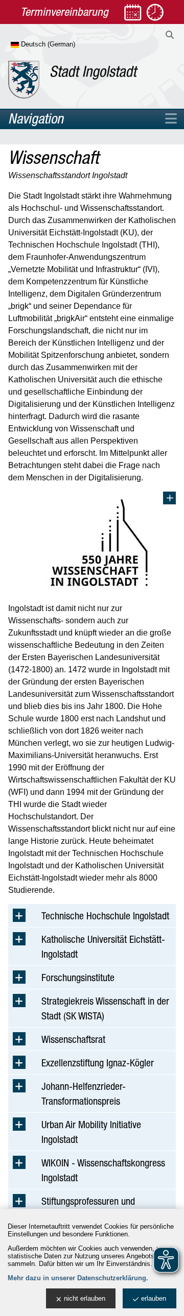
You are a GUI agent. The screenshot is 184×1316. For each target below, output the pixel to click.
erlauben (153, 1298)
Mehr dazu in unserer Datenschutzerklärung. (78, 1278)
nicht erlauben (84, 1298)
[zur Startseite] (73, 80)
